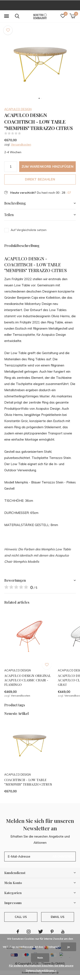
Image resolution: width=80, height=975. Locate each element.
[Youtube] (62, 931)
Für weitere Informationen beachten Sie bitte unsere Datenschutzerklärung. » (41, 968)
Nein (40, 957)
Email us (57, 917)
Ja (68, 946)
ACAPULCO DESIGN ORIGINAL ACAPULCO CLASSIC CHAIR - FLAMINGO (27, 680)
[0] (72, 16)
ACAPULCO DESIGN (18, 109)
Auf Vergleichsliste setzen (29, 230)
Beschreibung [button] (15, 203)
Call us (21, 917)
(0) (24, 133)
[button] (6, 16)
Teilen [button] (9, 214)
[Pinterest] (52, 931)
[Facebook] (18, 931)
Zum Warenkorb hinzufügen (47, 166)
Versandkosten (21, 144)
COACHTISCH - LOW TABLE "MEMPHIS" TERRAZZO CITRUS (28, 782)
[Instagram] (29, 931)
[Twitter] (40, 931)
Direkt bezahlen (40, 179)
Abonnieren (63, 856)
